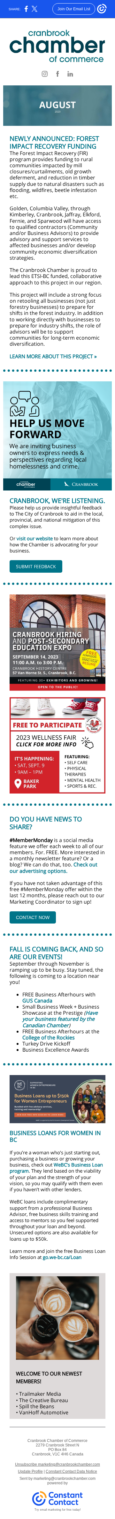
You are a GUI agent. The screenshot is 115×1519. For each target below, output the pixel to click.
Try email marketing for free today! (57, 1509)
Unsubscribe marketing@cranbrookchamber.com (57, 1464)
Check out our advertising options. (53, 867)
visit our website (35, 538)
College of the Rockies (48, 1037)
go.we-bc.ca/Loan (62, 1257)
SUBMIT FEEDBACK (36, 566)
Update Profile (30, 1471)
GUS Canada (37, 1000)
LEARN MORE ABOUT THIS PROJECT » (53, 356)
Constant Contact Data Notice (71, 1471)
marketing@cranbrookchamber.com (65, 1478)
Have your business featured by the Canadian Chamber (60, 1019)
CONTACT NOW (33, 917)
